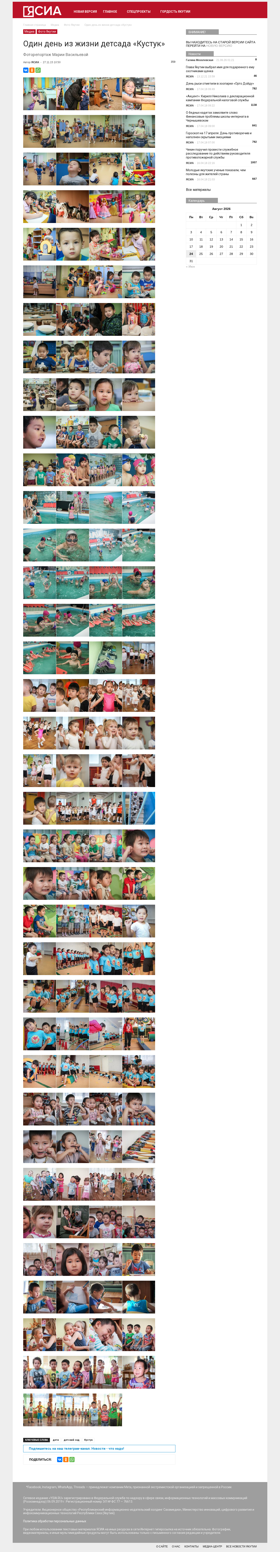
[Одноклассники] (32, 70)
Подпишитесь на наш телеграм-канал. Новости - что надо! (76, 1449)
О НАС (176, 1546)
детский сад (71, 1440)
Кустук (88, 1440)
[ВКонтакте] (25, 70)
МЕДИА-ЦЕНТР (212, 1546)
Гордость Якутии (175, 11)
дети (56, 1440)
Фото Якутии (47, 31)
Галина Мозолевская (199, 60)
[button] (251, 11)
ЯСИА (35, 62)
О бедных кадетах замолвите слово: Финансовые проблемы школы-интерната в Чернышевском (217, 116)
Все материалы (198, 190)
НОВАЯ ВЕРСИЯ (85, 11)
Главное (110, 11)
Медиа (29, 31)
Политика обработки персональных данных (54, 1521)
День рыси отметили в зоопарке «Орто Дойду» (220, 83)
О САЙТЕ (162, 1546)
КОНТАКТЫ (191, 1546)
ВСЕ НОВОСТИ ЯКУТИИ (241, 1546)
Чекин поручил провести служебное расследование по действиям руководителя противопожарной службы (218, 153)
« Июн (190, 266)
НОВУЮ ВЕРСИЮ (219, 45)
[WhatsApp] (38, 70)
